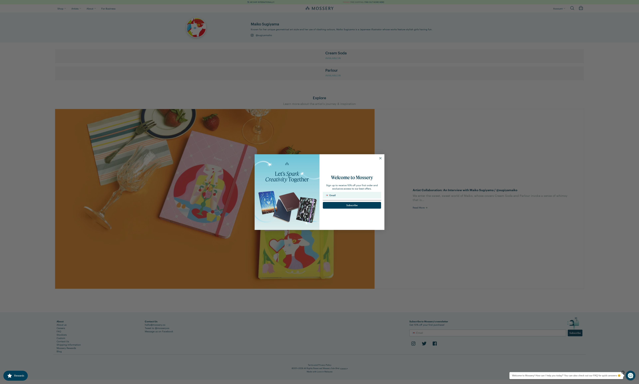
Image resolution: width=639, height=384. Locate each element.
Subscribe (352, 205)
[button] (630, 375)
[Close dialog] (380, 158)
